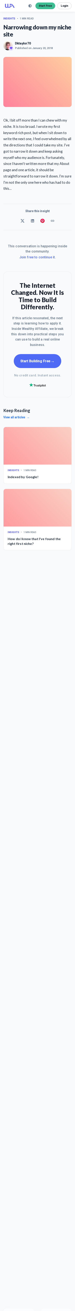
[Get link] (52, 221)
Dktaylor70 (23, 43)
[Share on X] (22, 221)
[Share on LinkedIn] (32, 221)
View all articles (16, 417)
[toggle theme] (30, 6)
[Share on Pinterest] (42, 221)
